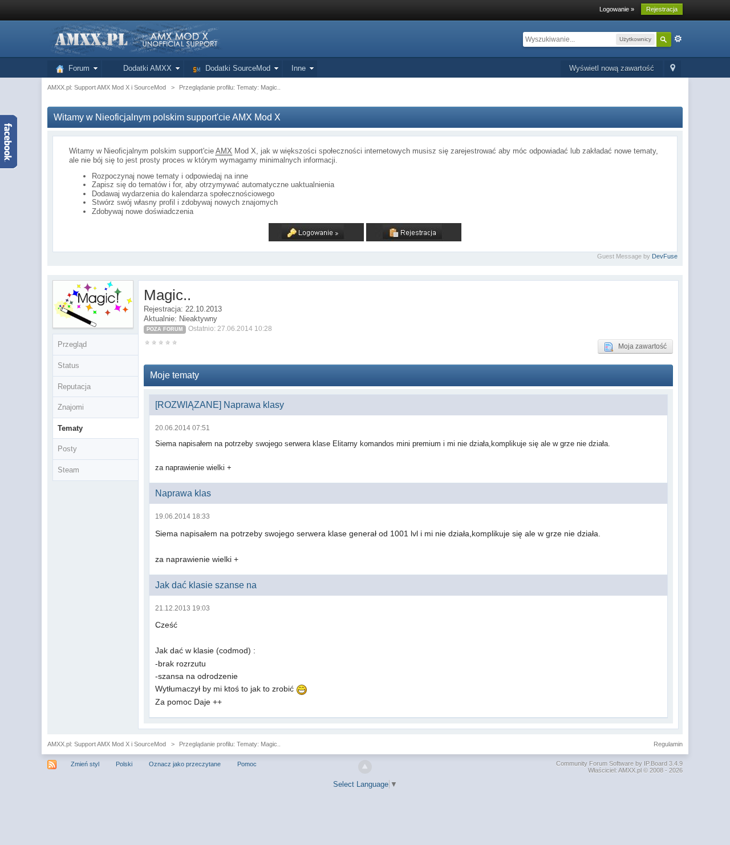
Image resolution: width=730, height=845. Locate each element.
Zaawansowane (678, 38)
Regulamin (668, 744)
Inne (298, 68)
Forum (77, 68)
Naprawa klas (183, 493)
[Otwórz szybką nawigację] (672, 68)
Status (68, 365)
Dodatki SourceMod (235, 68)
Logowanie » (616, 9)
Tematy (70, 428)
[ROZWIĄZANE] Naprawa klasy (219, 405)
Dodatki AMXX (145, 68)
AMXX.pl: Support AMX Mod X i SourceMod (106, 744)
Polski (124, 764)
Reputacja (74, 386)
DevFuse (665, 256)
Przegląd (72, 344)
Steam (68, 470)
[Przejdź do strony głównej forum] (135, 38)
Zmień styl (85, 764)
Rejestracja (662, 9)
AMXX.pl (630, 770)
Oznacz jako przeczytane (185, 764)
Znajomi (71, 407)
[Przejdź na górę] (365, 767)
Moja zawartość (640, 346)
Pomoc (247, 764)
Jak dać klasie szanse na (206, 585)
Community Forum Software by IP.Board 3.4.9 (619, 763)
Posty (67, 448)
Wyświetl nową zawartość (611, 68)
